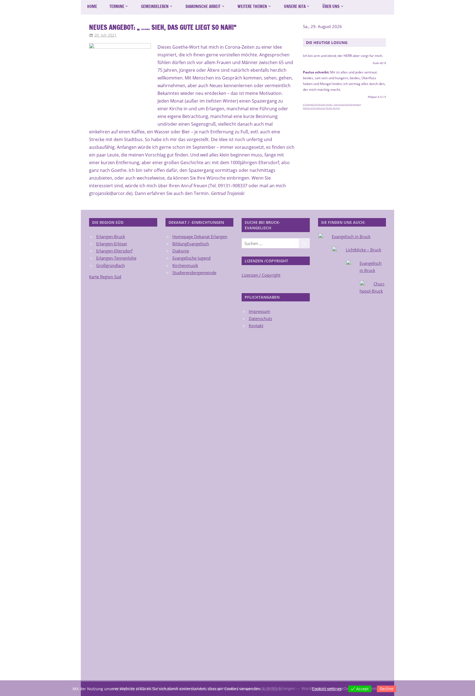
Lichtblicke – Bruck (363, 249)
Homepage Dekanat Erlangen (199, 236)
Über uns (330, 6)
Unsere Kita (295, 6)
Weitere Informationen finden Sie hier (321, 108)
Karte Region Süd (105, 276)
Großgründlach (110, 265)
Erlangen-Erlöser (111, 243)
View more (271, 688)
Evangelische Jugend (191, 258)
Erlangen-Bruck (110, 236)
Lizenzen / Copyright (261, 275)
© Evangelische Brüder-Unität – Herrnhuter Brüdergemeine (332, 104)
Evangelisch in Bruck (351, 236)
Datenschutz (260, 318)
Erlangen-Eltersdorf (114, 251)
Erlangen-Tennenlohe (116, 258)
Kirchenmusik (185, 265)
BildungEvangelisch (190, 243)
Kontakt (256, 325)
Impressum (259, 311)
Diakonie (180, 251)
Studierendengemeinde (194, 272)
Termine (116, 6)
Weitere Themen (252, 6)
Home (92, 6)
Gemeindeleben (155, 6)
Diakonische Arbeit (203, 6)
